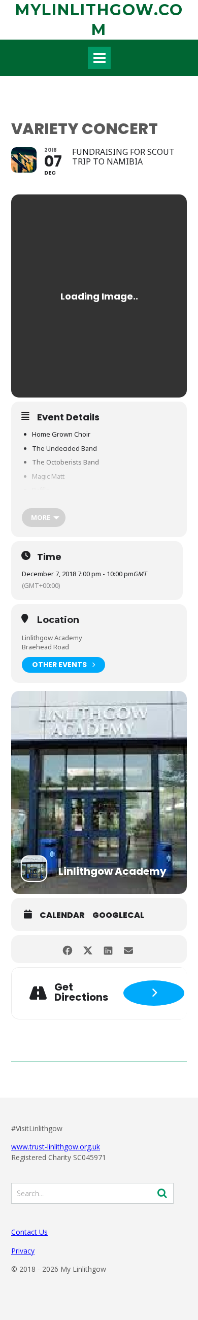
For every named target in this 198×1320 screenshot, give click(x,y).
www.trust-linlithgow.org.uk (55, 1146)
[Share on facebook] (67, 949)
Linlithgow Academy (52, 637)
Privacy (23, 1251)
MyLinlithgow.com (99, 20)
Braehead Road (45, 646)
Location (58, 620)
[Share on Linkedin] (108, 949)
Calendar (62, 915)
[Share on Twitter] (87, 949)
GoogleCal (118, 915)
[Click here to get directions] (153, 993)
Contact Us (29, 1232)
